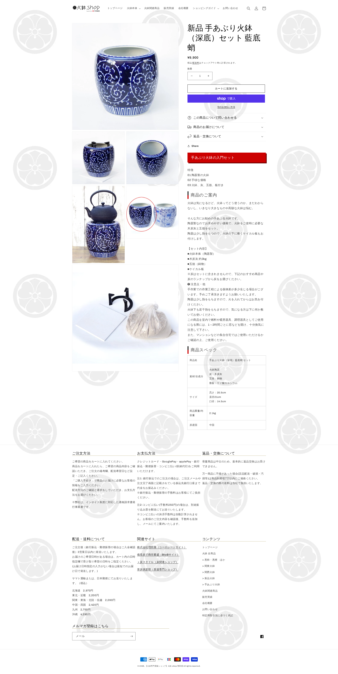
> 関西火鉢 (208, 572)
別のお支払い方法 (226, 107)
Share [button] (195, 146)
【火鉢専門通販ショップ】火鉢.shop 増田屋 (164, 666)
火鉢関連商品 (210, 591)
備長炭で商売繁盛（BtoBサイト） (158, 554)
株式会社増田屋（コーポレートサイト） (162, 547)
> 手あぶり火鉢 (211, 584)
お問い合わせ (210, 609)
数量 (189, 69)
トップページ (210, 547)
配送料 (195, 63)
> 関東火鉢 (208, 566)
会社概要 (207, 603)
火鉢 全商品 (209, 553)
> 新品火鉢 (208, 578)
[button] (133, 8)
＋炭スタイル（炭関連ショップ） (157, 562)
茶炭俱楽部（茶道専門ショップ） (157, 569)
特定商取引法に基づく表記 (217, 615)
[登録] (131, 636)
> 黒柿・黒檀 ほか (213, 560)
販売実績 (207, 597)
